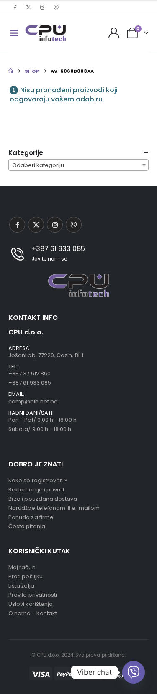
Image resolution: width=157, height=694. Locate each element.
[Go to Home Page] (10, 71)
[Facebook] (15, 7)
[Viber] (56, 7)
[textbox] (78, 165)
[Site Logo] (46, 33)
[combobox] (78, 165)
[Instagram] (42, 7)
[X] (28, 7)
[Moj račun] (114, 33)
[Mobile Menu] (13, 33)
